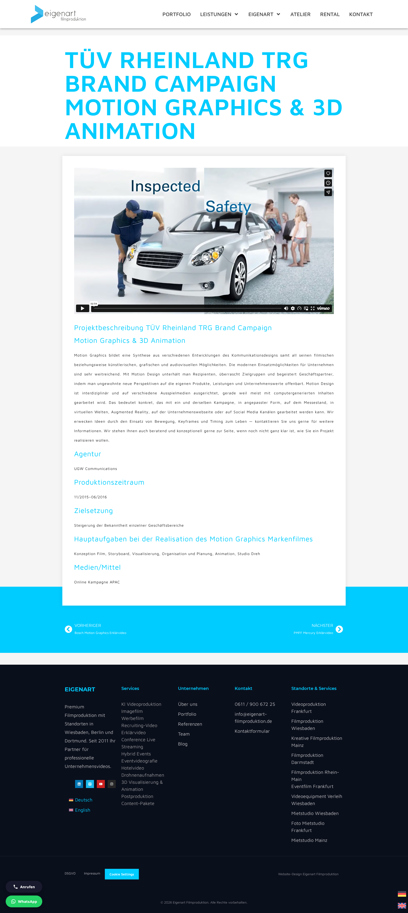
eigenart (260, 14)
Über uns (187, 704)
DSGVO (74, 873)
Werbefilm (132, 718)
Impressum (92, 873)
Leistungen (215, 14)
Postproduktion (137, 796)
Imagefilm (132, 711)
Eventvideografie (139, 760)
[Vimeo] (90, 784)
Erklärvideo (133, 732)
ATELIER (300, 14)
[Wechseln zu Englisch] (402, 905)
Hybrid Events (136, 753)
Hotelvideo (132, 768)
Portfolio (176, 14)
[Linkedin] (79, 784)
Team (184, 733)
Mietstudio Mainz (309, 840)
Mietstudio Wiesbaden (315, 813)
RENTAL (330, 14)
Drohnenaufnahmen (142, 775)
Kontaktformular (252, 731)
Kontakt (361, 14)
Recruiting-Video (139, 725)
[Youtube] (101, 784)
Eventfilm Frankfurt (312, 786)
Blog (182, 743)
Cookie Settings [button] (122, 874)
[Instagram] (112, 784)
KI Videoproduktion (141, 704)
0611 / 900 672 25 (255, 704)
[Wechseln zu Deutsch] (402, 893)
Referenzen (190, 724)
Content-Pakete (137, 803)
